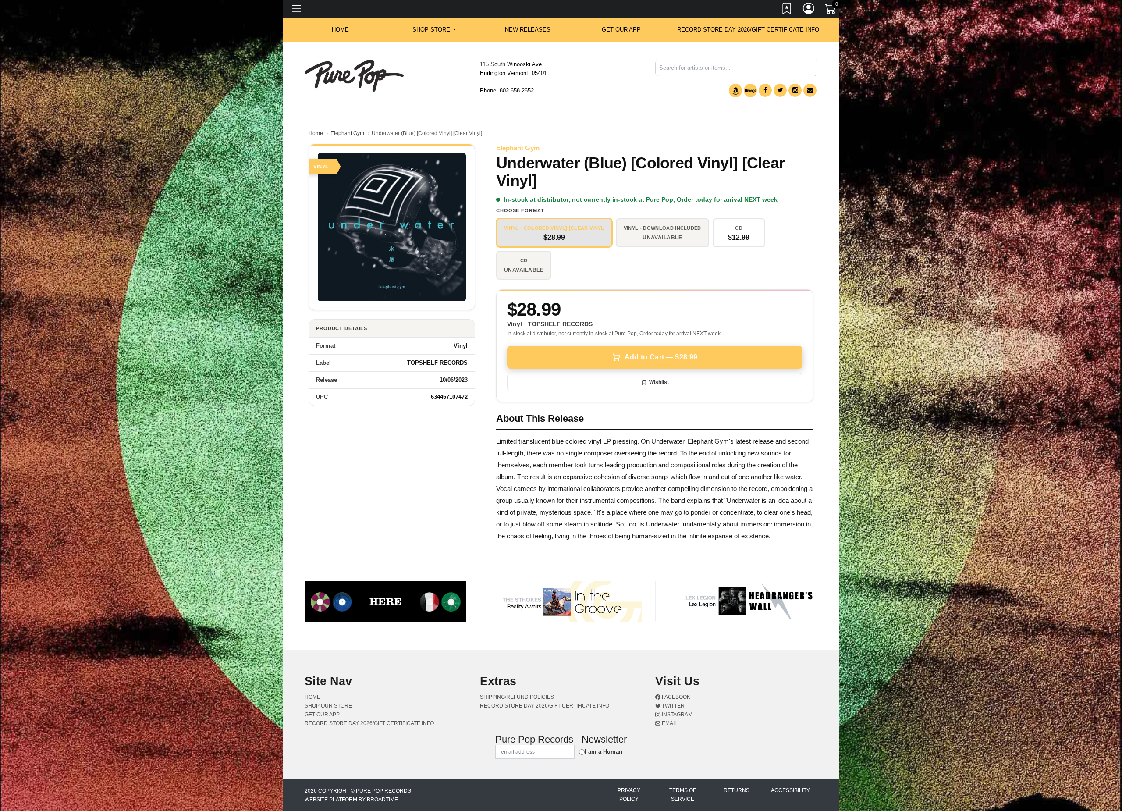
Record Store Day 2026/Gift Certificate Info (748, 29)
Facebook (675, 697)
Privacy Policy (629, 794)
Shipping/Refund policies (517, 697)
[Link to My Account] (809, 10)
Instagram (676, 714)
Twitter (672, 706)
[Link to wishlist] (787, 10)
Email (669, 723)
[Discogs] (750, 90)
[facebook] (765, 90)
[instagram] (795, 90)
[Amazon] (735, 90)
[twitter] (780, 90)
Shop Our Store (328, 706)
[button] (434, 30)
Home (316, 133)
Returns (736, 790)
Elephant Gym (347, 133)
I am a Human (603, 751)
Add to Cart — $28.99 (661, 357)
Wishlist (659, 382)
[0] (831, 10)
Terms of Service (682, 794)
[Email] (809, 90)
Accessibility (790, 790)
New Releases (527, 29)
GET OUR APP (621, 29)
